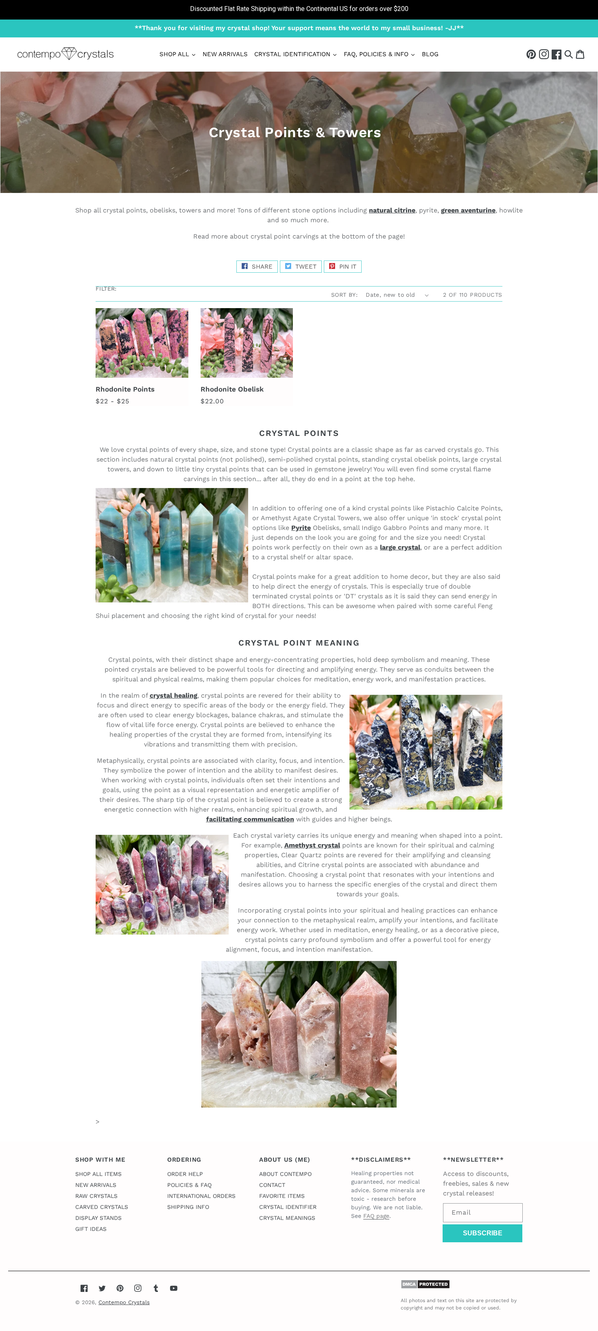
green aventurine (468, 210)
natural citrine (392, 210)
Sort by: (344, 294)
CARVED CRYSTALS (101, 1207)
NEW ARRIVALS (95, 1185)
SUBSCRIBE (482, 1233)
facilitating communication (250, 819)
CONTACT (272, 1185)
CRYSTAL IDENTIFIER (287, 1207)
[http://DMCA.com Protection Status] (425, 1287)
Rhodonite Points (125, 389)
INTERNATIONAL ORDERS (201, 1196)
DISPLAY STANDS (98, 1218)
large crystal (400, 547)
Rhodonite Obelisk (232, 389)
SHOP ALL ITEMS (98, 1174)
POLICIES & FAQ (189, 1185)
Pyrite (301, 528)
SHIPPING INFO (188, 1207)
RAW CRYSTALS (96, 1196)
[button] (568, 54)
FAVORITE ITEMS (282, 1196)
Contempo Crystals (124, 1302)
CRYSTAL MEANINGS (287, 1218)
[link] (299, 10)
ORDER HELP (185, 1174)
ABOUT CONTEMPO (285, 1174)
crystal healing (173, 695)
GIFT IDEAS (91, 1229)
